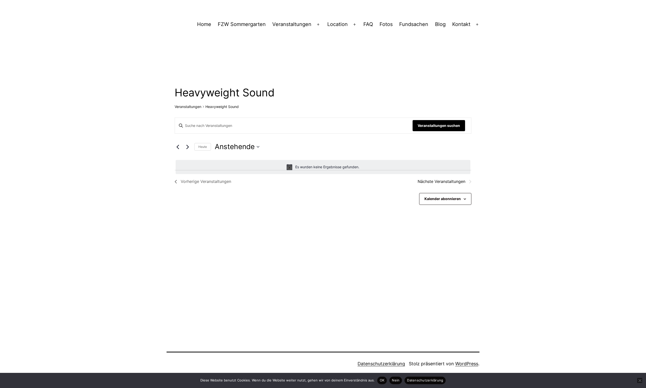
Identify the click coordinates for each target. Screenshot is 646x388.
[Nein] (639, 380)
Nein (395, 380)
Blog (440, 24)
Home (204, 24)
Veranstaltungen (291, 24)
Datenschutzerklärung (381, 363)
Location (337, 24)
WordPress (466, 363)
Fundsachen (413, 24)
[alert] (323, 167)
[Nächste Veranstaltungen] (187, 147)
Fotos (386, 24)
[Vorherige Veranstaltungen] (178, 147)
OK (382, 380)
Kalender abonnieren (442, 199)
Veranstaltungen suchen (439, 125)
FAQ (368, 24)
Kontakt (461, 24)
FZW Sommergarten (242, 24)
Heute (202, 147)
